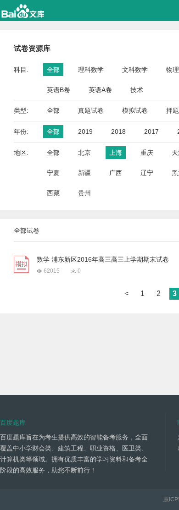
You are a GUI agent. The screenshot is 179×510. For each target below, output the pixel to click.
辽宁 (146, 172)
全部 (53, 69)
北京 (84, 152)
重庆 (146, 152)
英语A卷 (100, 89)
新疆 (84, 172)
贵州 (84, 193)
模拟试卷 (135, 110)
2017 (151, 131)
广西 (115, 172)
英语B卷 (58, 89)
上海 (115, 152)
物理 (172, 69)
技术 (136, 89)
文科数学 (135, 69)
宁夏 (53, 172)
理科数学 (91, 69)
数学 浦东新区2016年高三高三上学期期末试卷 (103, 259)
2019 (85, 131)
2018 (118, 131)
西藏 (53, 193)
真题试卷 (91, 110)
